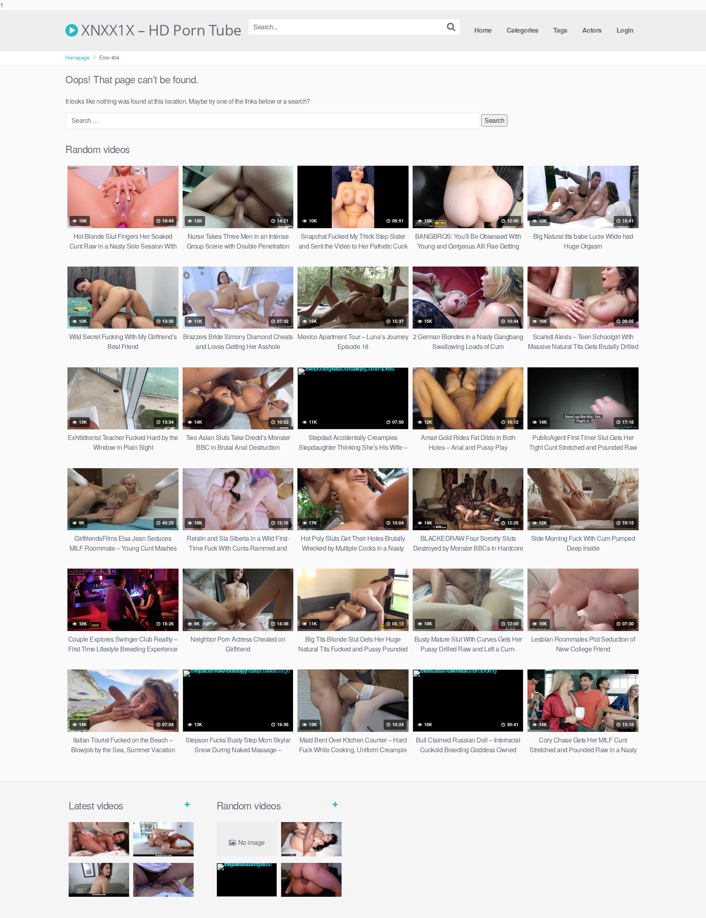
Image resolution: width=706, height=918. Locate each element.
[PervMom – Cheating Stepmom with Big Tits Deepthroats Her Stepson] (99, 880)
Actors (592, 30)
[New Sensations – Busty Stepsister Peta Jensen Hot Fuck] (99, 839)
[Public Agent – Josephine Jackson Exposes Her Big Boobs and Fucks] (163, 880)
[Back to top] (683, 895)
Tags (560, 30)
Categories (522, 30)
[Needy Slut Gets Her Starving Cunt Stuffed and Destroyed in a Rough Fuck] (311, 880)
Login (625, 30)
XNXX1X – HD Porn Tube (159, 30)
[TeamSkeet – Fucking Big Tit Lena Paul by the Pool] (163, 839)
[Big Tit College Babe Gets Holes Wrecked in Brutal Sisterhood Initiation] (247, 880)
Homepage (77, 57)
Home (483, 30)
